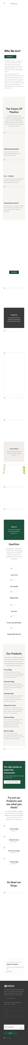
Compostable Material (14, 634)
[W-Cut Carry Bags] (4, 847)
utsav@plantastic (11, 962)
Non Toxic (14, 611)
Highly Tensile (14, 598)
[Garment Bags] (4, 825)
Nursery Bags (9, 731)
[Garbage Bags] (4, 858)
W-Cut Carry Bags (14, 851)
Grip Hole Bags (9, 682)
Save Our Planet (12, 964)
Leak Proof (14, 575)
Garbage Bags (9, 693)
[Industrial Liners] (4, 836)
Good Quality (14, 586)
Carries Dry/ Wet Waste (14, 623)
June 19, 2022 (18, 962)
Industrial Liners (10, 705)
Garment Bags (9, 717)
